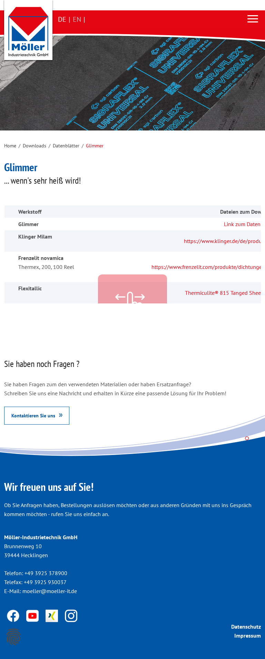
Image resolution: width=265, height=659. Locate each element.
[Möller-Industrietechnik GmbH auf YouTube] (33, 615)
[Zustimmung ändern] (13, 637)
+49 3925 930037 (45, 582)
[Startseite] (28, 32)
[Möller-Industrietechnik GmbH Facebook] (13, 615)
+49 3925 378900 (45, 573)
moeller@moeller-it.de (49, 591)
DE (62, 19)
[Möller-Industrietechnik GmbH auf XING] (52, 615)
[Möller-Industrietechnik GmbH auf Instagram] (71, 615)
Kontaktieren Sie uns (33, 415)
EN (77, 19)
